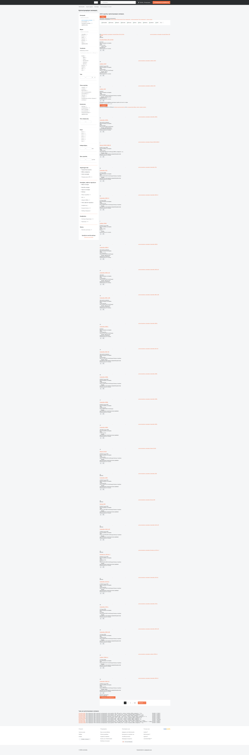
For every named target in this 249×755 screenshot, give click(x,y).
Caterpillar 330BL (104, 377)
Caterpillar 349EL (104, 427)
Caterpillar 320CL (82, 718)
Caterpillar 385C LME (105, 298)
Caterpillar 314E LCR (105, 529)
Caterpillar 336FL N (104, 198)
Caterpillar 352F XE (104, 351)
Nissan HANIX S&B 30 (105, 145)
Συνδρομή (104, 105)
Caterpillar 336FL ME (105, 632)
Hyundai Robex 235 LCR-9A (106, 39)
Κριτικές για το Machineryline (106, 738)
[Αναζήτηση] (102, 2)
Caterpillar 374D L (104, 607)
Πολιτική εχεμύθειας (104, 734)
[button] (101, 50)
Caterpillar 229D (104, 477)
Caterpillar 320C (82, 720)
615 (135, 703)
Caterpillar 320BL (82, 722)
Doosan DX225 (82, 719)
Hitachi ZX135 (103, 451)
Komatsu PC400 (82, 717)
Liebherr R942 (103, 223)
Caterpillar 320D (82, 713)
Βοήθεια (80, 734)
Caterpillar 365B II (104, 247)
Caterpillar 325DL (104, 120)
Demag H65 (102, 504)
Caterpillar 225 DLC (104, 581)
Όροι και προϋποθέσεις (105, 732)
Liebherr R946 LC (104, 657)
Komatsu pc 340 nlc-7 (105, 554)
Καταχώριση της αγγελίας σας (108, 697)
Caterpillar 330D (82, 721)
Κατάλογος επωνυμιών (105, 740)
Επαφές (80, 736)
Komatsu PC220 (82, 716)
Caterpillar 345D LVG (105, 272)
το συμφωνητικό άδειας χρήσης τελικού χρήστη (136, 107)
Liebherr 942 (103, 89)
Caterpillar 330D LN (104, 681)
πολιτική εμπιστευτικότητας (119, 107)
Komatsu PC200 (82, 714)
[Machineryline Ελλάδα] (85, 2)
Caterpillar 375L (103, 170)
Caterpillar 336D (82, 715)
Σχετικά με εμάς (82, 732)
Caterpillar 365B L (104, 326)
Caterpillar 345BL (104, 402)
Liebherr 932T (103, 64)
